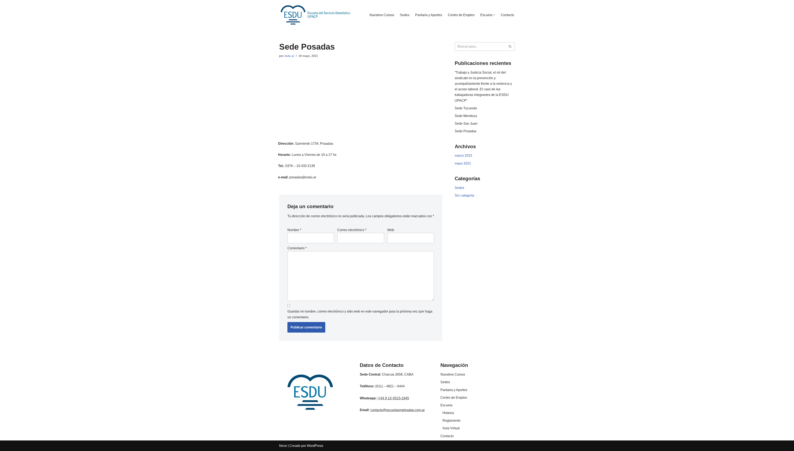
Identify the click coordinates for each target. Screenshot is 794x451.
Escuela (446, 405)
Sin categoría (464, 195)
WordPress (315, 445)
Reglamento (451, 420)
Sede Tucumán (466, 108)
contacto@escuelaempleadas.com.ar (397, 410)
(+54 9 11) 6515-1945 (393, 398)
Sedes (404, 15)
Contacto (507, 15)
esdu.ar (289, 55)
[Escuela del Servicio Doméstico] (315, 15)
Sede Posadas (465, 131)
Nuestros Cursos (381, 15)
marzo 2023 (463, 155)
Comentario (297, 248)
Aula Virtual (451, 428)
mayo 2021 (463, 163)
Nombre (294, 230)
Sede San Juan (466, 123)
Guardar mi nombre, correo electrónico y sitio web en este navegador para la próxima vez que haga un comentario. (359, 314)
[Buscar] (510, 46)
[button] (494, 15)
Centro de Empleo (461, 15)
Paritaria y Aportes (428, 15)
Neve (283, 445)
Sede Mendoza (466, 116)
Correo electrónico (351, 230)
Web (390, 230)
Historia (448, 413)
